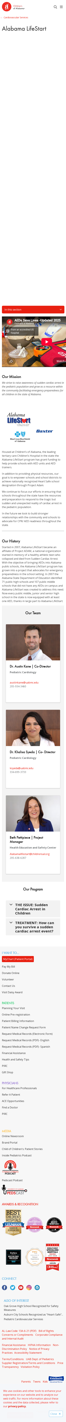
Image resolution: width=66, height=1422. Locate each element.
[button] (62, 7)
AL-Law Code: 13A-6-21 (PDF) (19, 1331)
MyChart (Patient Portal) (18, 959)
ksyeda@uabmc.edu (21, 768)
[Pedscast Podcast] (14, 1193)
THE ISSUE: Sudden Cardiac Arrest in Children (31, 908)
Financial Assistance (14, 1345)
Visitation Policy (30, 1367)
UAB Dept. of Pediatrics (40, 1359)
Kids (45, 1381)
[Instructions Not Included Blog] (37, 1289)
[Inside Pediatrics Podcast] (10, 1174)
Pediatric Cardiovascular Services (23, 1319)
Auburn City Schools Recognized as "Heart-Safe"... (33, 1314)
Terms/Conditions (13, 1359)
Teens (37, 1381)
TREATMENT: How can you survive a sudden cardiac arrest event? (34, 926)
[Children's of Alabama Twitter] (14, 1289)
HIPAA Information (39, 1345)
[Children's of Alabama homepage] (21, 7)
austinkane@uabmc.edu (24, 682)
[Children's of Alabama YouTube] (22, 1289)
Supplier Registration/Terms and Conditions (28, 1363)
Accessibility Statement (28, 1352)
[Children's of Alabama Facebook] (5, 1289)
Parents (26, 1381)
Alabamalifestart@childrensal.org (30, 854)
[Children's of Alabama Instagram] (30, 1289)
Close (53, 1414)
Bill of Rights (46, 1331)
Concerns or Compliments (17, 1335)
